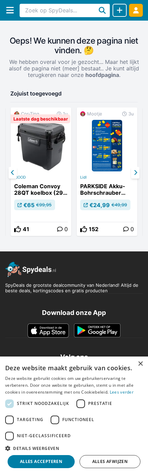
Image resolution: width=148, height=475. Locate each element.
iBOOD (20, 177)
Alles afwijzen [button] (110, 461)
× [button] (140, 363)
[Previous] (13, 173)
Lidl (83, 177)
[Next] (135, 173)
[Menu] (9, 10)
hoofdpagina (102, 74)
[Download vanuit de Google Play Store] (97, 330)
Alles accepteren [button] (41, 461)
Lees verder (122, 392)
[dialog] (74, 416)
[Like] (17, 229)
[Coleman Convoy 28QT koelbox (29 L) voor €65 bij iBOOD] (41, 172)
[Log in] (136, 10)
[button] (74, 448)
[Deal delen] (120, 10)
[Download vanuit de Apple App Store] (48, 330)
